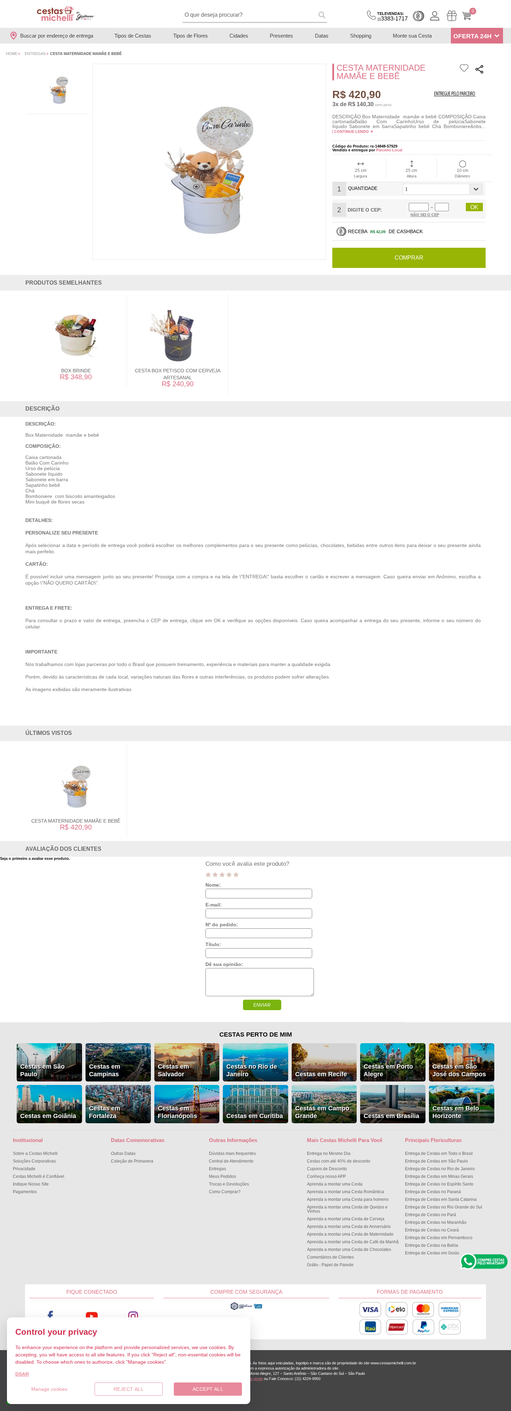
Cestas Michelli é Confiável (38, 1176)
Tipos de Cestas (132, 36)
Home (11, 53)
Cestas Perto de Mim (255, 1034)
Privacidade (24, 1168)
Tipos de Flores (190, 36)
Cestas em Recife (321, 1074)
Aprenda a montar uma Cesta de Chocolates (349, 1249)
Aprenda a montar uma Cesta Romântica (345, 1191)
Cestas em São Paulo (42, 1070)
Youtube (91, 1316)
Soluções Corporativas (34, 1161)
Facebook (50, 1316)
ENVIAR (261, 1005)
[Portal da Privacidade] (246, 1309)
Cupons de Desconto (327, 1168)
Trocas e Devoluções (229, 1184)
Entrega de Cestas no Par (430, 1214)
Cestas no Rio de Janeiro (251, 1070)
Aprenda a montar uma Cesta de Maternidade (350, 1234)
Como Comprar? (225, 1191)
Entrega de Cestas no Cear (432, 1230)
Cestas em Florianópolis (177, 1112)
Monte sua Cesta (412, 36)
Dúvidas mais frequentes (232, 1153)
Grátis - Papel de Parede (330, 1264)
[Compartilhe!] (479, 70)
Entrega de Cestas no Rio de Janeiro (440, 1168)
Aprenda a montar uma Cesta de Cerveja (345, 1218)
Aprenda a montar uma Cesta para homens (348, 1199)
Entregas (35, 53)
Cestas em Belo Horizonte (455, 1112)
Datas (321, 36)
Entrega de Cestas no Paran (433, 1191)
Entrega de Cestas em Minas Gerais (439, 1176)
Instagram (133, 1316)
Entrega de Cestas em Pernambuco (438, 1237)
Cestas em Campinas (104, 1070)
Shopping (360, 36)
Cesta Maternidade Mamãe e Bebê (75, 821)
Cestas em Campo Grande (322, 1112)
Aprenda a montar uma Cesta (335, 1184)
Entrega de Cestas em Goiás (432, 1253)
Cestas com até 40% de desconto (338, 1161)
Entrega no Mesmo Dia (328, 1153)
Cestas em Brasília (391, 1115)
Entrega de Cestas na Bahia (431, 1245)
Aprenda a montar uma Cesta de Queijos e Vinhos (347, 1209)
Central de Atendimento (231, 1161)
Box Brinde (76, 370)
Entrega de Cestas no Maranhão (436, 1222)
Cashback (418, 16)
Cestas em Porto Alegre (388, 1070)
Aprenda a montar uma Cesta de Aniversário (349, 1226)
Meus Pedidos (222, 1176)
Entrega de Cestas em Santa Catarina (441, 1199)
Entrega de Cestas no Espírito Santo (439, 1184)
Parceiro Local (389, 150)
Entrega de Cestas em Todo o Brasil (439, 1153)
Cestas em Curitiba (254, 1115)
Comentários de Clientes (330, 1257)
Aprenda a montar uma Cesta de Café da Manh (353, 1241)
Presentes (281, 36)
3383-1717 (392, 16)
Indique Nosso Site (31, 1184)
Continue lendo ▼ (354, 131)
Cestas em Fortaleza (104, 1112)
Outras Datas (123, 1153)
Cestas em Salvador (173, 1070)
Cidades (238, 36)
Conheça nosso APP (326, 1176)
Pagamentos (25, 1191)
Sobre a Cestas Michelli (35, 1153)
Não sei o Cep (425, 215)
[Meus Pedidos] (452, 15)
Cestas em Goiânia (48, 1115)
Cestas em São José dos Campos (459, 1070)
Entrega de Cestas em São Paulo (436, 1161)
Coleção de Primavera (132, 1161)
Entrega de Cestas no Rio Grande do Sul (443, 1207)
